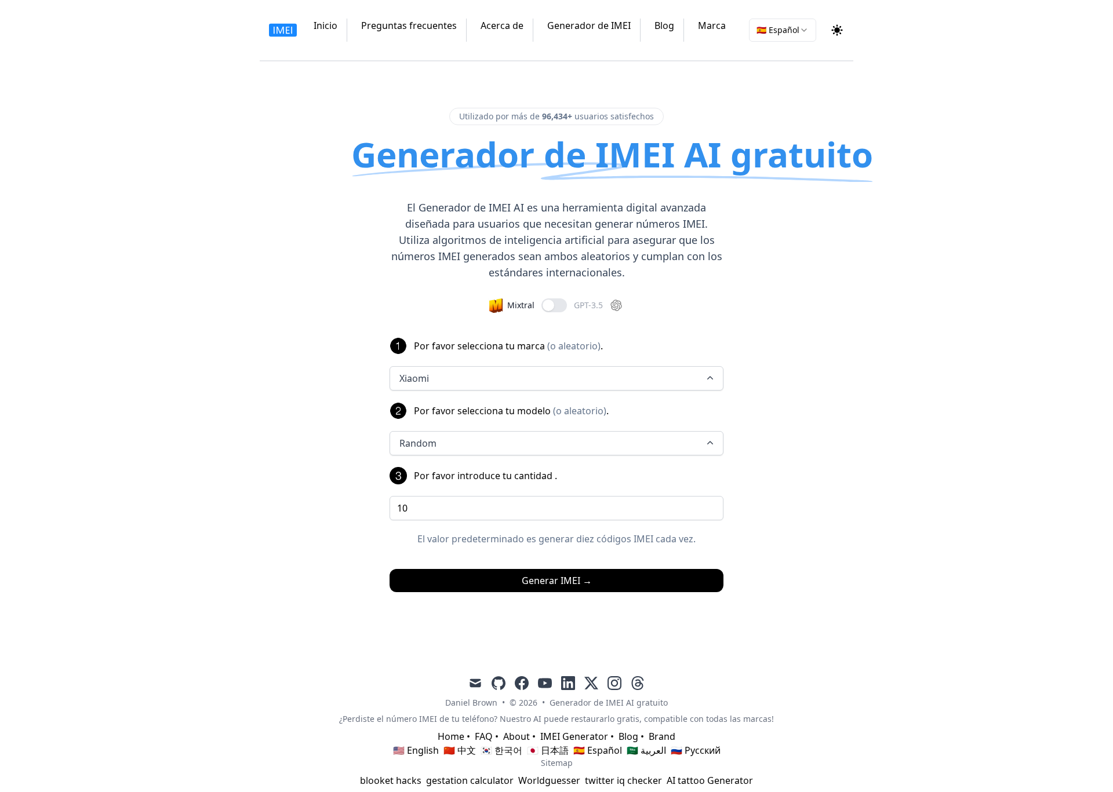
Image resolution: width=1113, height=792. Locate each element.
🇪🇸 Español (597, 750)
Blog (664, 25)
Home (451, 736)
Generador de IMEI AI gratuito (609, 702)
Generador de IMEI (589, 25)
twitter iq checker (623, 780)
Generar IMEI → (557, 580)
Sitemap (557, 762)
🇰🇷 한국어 (501, 750)
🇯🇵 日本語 (548, 750)
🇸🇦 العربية (646, 750)
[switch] (554, 305)
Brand (662, 736)
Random (418, 443)
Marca (712, 25)
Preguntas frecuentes (409, 25)
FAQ (484, 736)
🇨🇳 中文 (459, 750)
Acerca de (502, 25)
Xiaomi (414, 378)
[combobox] (782, 30)
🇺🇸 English (416, 750)
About (516, 736)
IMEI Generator (574, 736)
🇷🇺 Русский (696, 750)
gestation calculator (470, 780)
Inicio (325, 25)
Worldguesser (549, 780)
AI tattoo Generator (710, 780)
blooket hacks (390, 780)
